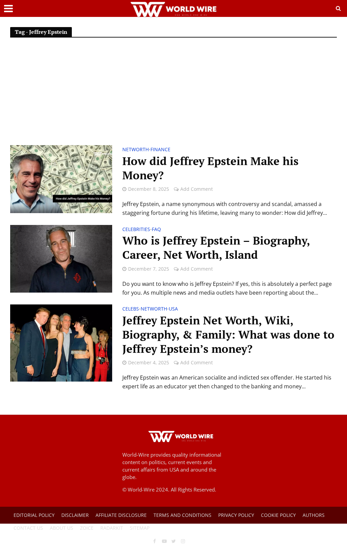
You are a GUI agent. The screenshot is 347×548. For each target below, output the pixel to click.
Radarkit (111, 528)
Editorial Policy (34, 515)
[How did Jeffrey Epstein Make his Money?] (61, 178)
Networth (135, 150)
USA (173, 309)
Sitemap (139, 528)
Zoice (87, 528)
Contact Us (28, 528)
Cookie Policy (278, 515)
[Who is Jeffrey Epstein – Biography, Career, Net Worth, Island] (61, 258)
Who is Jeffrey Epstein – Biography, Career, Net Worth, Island (216, 247)
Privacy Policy (236, 515)
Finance (160, 150)
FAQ (156, 229)
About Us (61, 528)
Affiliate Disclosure (121, 515)
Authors (314, 515)
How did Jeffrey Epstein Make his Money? (210, 168)
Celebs (130, 309)
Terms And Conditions (182, 515)
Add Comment (196, 189)
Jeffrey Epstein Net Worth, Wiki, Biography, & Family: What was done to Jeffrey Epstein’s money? (228, 334)
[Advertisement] (173, 94)
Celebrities (136, 229)
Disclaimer (75, 515)
